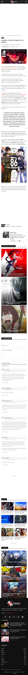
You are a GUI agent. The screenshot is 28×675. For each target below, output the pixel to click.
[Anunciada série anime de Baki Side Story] (21, 532)
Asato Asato (19, 226)
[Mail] (13, 240)
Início (2, 35)
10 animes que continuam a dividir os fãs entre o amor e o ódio (12, 594)
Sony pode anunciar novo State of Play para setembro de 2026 (7, 526)
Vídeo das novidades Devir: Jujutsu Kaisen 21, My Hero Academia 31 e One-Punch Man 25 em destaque (18, 624)
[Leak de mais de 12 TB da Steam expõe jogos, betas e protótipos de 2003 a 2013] (21, 519)
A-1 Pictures (13, 226)
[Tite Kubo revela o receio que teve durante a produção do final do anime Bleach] (7, 506)
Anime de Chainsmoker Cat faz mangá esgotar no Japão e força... (7, 539)
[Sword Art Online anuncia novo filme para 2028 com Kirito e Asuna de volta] (14, 263)
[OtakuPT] (14, 1)
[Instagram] (12, 240)
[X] (17, 240)
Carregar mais (13, 543)
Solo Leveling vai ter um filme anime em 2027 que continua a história (14, 302)
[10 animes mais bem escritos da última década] (14, 558)
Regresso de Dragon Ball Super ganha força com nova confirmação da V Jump (13, 578)
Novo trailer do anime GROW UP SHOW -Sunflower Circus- (14, 331)
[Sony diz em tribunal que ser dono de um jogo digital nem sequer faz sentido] (21, 506)
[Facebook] (10, 240)
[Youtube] (19, 240)
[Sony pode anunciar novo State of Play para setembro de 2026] (7, 519)
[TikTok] (15, 240)
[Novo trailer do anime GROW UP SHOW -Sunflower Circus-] (14, 319)
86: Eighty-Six (7, 226)
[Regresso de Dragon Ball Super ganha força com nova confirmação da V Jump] (14, 574)
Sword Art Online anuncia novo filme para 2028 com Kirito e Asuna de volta (14, 274)
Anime (5, 35)
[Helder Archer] (6, 237)
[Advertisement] (14, 19)
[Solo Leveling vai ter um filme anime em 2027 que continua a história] (14, 291)
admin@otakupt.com (10, 612)
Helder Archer (6, 46)
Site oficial (8, 224)
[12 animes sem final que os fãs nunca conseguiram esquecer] (5, 639)
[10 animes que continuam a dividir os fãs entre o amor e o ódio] (14, 590)
